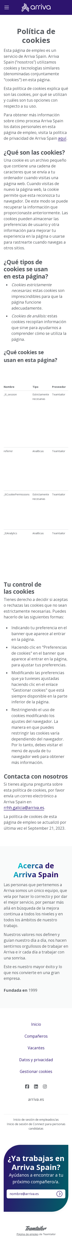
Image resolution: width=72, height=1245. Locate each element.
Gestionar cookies (36, 1071)
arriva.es (36, 1099)
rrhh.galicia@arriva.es (24, 807)
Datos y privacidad (36, 1059)
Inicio (36, 1024)
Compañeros (36, 1036)
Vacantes (36, 1047)
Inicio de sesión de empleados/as (36, 1120)
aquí (62, 138)
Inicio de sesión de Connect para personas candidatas (36, 1126)
